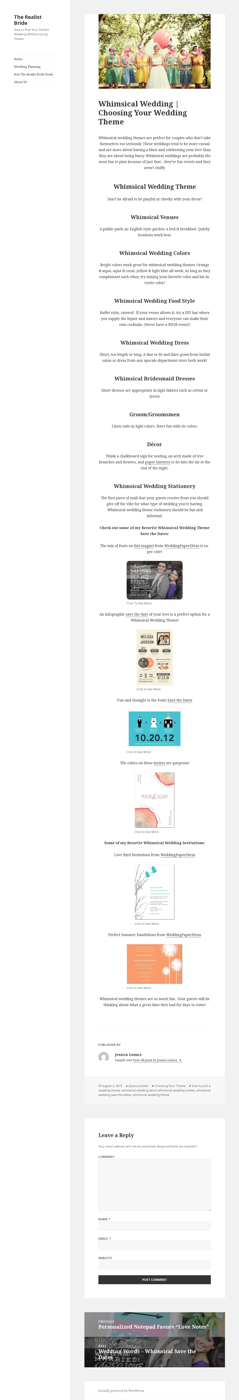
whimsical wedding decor (139, 1090)
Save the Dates (179, 700)
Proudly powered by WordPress (121, 1391)
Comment (106, 1157)
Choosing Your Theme (170, 1086)
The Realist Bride (28, 19)
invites (160, 763)
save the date (137, 614)
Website (105, 1258)
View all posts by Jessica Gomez (155, 1060)
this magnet (144, 545)
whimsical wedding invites (176, 1090)
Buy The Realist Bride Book (33, 74)
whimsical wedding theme (151, 1095)
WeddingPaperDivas (181, 545)
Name (104, 1219)
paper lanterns (157, 462)
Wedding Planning (27, 67)
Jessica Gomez (138, 1086)
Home (18, 59)
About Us (20, 82)
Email (104, 1239)
